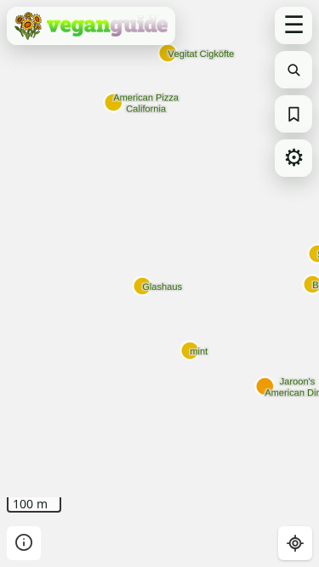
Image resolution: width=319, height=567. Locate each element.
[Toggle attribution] (24, 543)
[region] (159, 283)
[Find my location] (295, 543)
